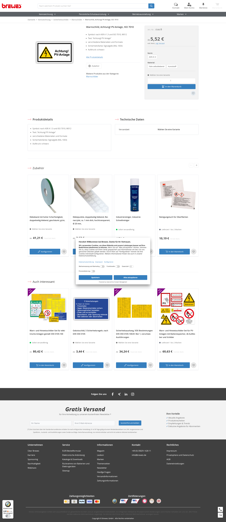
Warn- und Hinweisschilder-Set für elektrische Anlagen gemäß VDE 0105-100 (47, 332)
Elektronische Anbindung (73, 455)
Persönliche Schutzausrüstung (92, 14)
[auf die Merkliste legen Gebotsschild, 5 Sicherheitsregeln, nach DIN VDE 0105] (107, 365)
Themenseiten (103, 463)
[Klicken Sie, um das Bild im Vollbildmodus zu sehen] (54, 52)
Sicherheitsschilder (61, 19)
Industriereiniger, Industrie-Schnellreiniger (128, 219)
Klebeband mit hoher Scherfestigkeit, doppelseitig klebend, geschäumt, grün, (47, 219)
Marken (180, 14)
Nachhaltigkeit (34, 463)
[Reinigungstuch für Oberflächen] (177, 195)
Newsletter (102, 468)
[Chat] (220, 515)
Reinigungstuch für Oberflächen (173, 217)
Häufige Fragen (104, 472)
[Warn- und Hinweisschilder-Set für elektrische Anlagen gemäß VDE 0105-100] (48, 309)
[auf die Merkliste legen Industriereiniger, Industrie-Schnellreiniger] (150, 251)
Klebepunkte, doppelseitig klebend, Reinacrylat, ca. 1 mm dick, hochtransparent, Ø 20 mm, (91, 220)
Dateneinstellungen (175, 463)
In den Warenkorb (176, 251)
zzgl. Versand (160, 43)
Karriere (31, 455)
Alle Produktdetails (94, 57)
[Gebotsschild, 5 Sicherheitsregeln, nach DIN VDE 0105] (91, 309)
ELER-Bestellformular (71, 451)
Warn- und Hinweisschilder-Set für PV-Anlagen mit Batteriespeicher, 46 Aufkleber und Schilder (177, 334)
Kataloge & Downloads (72, 459)
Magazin (100, 451)
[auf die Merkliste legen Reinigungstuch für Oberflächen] (193, 251)
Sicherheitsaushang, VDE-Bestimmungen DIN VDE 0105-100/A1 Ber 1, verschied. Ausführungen (134, 334)
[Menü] (12, 501)
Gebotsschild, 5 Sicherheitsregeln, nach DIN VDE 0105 (90, 332)
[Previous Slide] (191, 165)
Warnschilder (77, 19)
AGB (168, 459)
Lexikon (100, 455)
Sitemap (66, 470)
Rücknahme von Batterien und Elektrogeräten (75, 465)
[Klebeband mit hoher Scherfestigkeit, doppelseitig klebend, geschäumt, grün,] (48, 195)
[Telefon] (220, 509)
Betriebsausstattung (141, 14)
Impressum (172, 451)
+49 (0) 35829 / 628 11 (141, 451)
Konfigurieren (46, 251)
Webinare (32, 468)
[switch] (8, 516)
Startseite (31, 19)
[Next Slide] (196, 165)
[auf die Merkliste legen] (193, 93)
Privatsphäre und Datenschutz (180, 455)
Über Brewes (33, 451)
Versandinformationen (107, 476)
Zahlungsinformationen (107, 480)
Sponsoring (33, 459)
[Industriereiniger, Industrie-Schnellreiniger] (134, 195)
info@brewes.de (139, 455)
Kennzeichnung (46, 14)
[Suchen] (151, 5)
